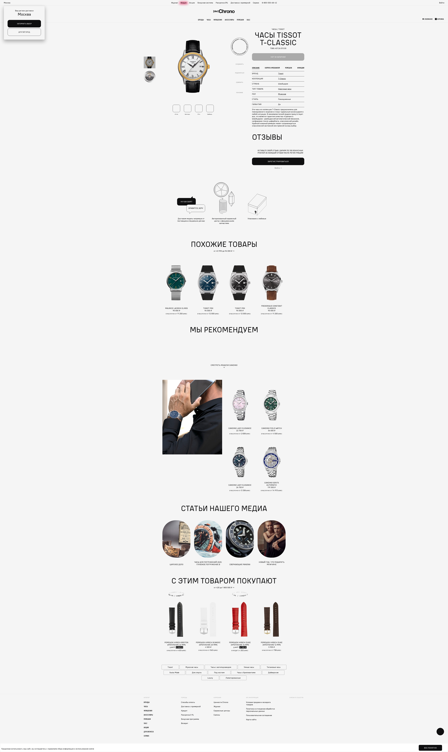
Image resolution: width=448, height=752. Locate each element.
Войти (441, 3)
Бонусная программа (190, 719)
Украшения (218, 20)
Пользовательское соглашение (259, 715)
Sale (248, 20)
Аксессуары (229, 20)
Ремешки (240, 20)
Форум (183, 3)
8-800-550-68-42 (269, 3)
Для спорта (196, 672)
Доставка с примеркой (240, 3)
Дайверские (273, 672)
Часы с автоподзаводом (221, 667)
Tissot (280, 73)
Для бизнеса (149, 731)
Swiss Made (174, 672)
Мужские (282, 94)
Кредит (184, 710)
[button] (8, 3)
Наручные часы (284, 89)
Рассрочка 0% (222, 3)
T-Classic (282, 78)
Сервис (256, 3)
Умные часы (249, 667)
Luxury (210, 678)
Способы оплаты (188, 702)
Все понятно (430, 748)
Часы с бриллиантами (246, 672)
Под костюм (219, 672)
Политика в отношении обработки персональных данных (260, 710)
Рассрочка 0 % (187, 715)
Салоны (217, 715)
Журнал (174, 3)
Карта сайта (251, 719)
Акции (192, 3)
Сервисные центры (222, 710)
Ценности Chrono (221, 702)
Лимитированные (233, 678)
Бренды (201, 20)
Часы (209, 20)
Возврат (184, 723)
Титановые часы (273, 667)
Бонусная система (205, 3)
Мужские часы (192, 667)
